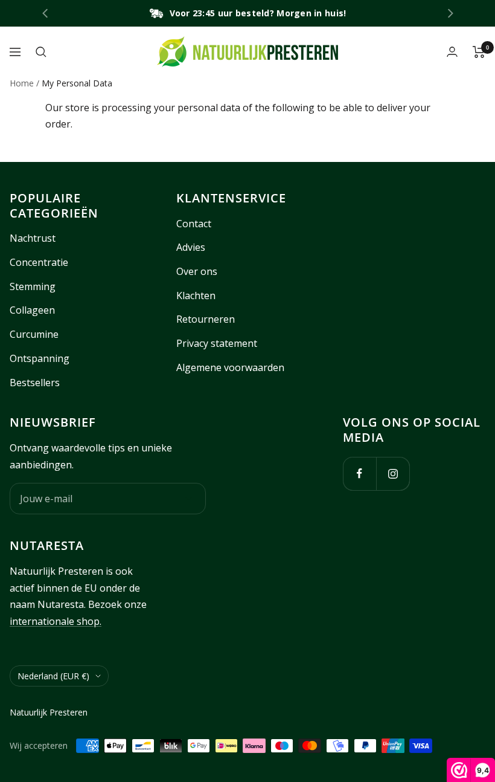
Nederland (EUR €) (53, 676)
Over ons (196, 271)
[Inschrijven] (189, 498)
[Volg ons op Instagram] (392, 473)
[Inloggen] (452, 52)
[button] (450, 13)
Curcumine (34, 334)
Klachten (196, 295)
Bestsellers (35, 382)
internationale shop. (55, 621)
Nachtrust (33, 238)
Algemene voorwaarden (230, 367)
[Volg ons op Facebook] (359, 473)
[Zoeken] (41, 52)
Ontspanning (39, 358)
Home (22, 83)
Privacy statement (216, 343)
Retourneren (205, 319)
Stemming (33, 286)
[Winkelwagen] (479, 52)
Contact (193, 223)
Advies (190, 247)
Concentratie (39, 262)
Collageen (32, 310)
